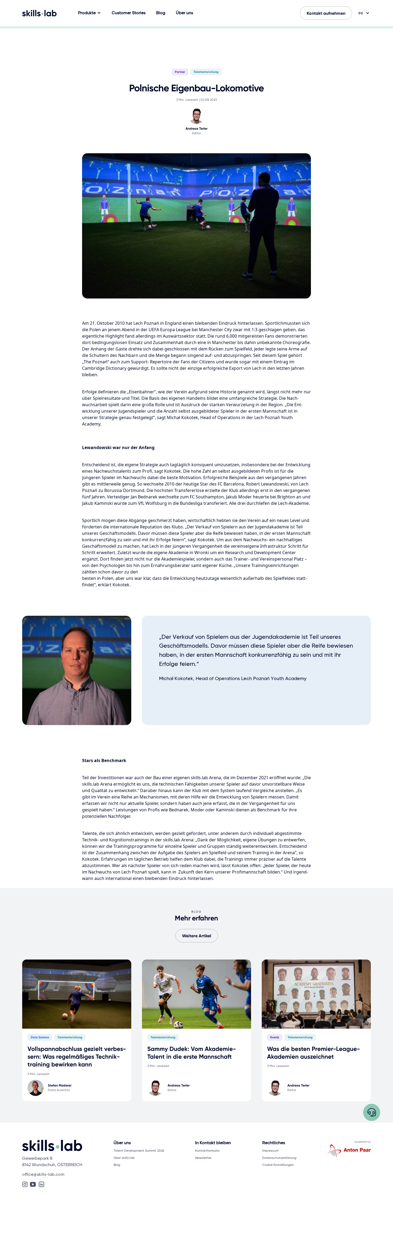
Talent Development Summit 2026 (139, 1150)
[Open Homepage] (39, 13)
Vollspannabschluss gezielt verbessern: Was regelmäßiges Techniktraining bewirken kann (77, 1056)
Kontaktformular (207, 1150)
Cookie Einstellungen (278, 1165)
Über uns (184, 13)
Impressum (270, 1150)
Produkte (87, 13)
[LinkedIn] (41, 1184)
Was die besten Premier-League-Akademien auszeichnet (313, 1052)
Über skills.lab (124, 1158)
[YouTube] (33, 1184)
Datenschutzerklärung (279, 1158)
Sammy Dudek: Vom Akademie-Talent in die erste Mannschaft (191, 1052)
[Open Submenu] (99, 13)
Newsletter (203, 1158)
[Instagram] (25, 1184)
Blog (160, 13)
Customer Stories (128, 13)
